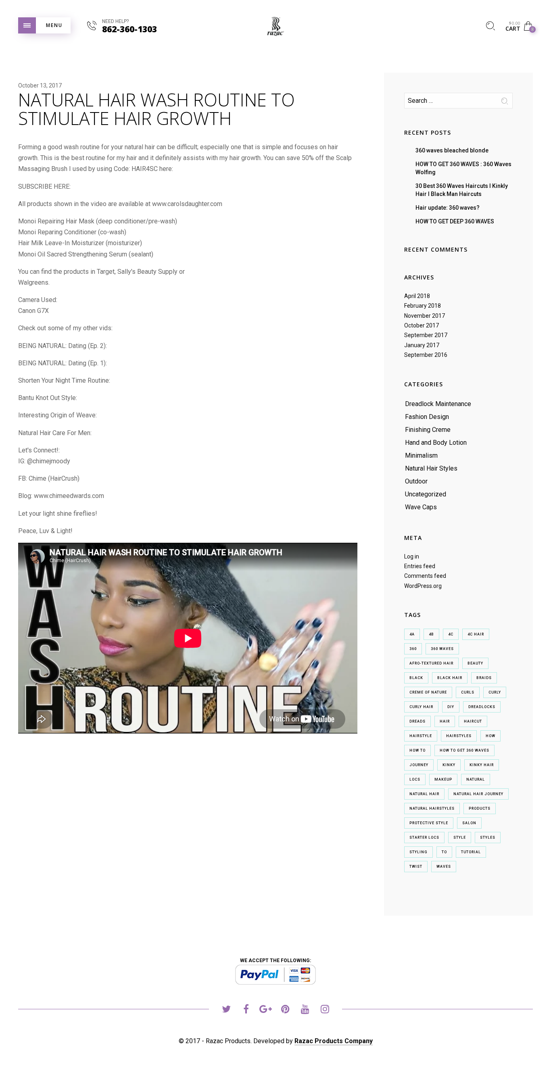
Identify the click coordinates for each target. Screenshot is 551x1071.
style (459, 838)
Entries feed (419, 566)
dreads (417, 721)
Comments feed (425, 576)
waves (443, 867)
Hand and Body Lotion (436, 442)
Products (479, 808)
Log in (411, 556)
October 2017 (421, 325)
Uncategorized (425, 494)
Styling (418, 852)
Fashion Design (427, 417)
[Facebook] (246, 1010)
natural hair (424, 794)
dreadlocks (481, 707)
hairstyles (459, 736)
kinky (448, 765)
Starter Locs (424, 838)
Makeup (443, 779)
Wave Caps (421, 507)
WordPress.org (423, 586)
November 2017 (424, 316)
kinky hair (482, 765)
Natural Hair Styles (431, 468)
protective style (428, 823)
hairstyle (420, 736)
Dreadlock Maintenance (438, 404)
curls (467, 692)
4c (450, 634)
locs (414, 779)
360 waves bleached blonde (451, 150)
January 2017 (421, 345)
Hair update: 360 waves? (447, 207)
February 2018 (422, 305)
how (490, 736)
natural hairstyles (432, 808)
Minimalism (421, 455)
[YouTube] (305, 1010)
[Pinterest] (285, 1010)
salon (469, 823)
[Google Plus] (266, 1010)
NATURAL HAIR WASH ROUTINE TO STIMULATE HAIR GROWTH (156, 109)
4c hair (476, 634)
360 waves (442, 649)
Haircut (473, 721)
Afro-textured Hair (431, 663)
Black (416, 678)
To (444, 852)
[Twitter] (226, 1010)
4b (431, 634)
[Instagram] (325, 1010)
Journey (418, 765)
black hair (449, 678)
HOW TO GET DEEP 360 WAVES (454, 221)
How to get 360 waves (464, 750)
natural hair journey (478, 794)
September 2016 (425, 355)
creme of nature (428, 692)
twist (415, 867)
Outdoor (416, 481)
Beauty (475, 663)
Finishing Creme (428, 429)
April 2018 (417, 296)
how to (417, 750)
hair (445, 721)
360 (413, 649)
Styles (487, 838)
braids (484, 678)
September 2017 (425, 335)
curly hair (421, 707)
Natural (475, 779)
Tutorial (471, 852)
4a (412, 634)
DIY (450, 707)
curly (494, 692)
